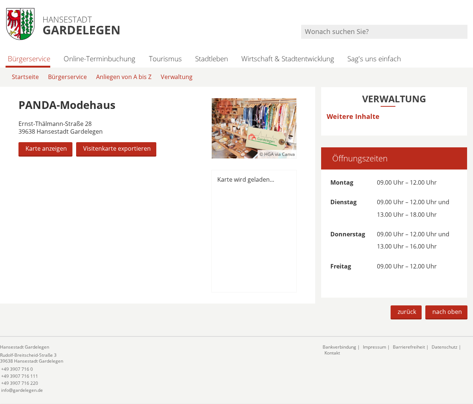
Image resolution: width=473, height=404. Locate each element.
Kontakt (332, 353)
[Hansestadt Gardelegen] (156, 368)
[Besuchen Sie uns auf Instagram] (466, 15)
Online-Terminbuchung (99, 59)
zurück (407, 312)
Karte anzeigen (46, 148)
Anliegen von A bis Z (124, 77)
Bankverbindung (339, 347)
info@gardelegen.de (21, 390)
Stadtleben (211, 59)
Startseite (25, 77)
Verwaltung (177, 77)
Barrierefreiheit (409, 347)
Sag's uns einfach (374, 59)
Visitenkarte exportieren (117, 148)
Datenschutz (444, 347)
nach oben (447, 312)
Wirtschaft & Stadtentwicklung (287, 59)
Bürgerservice (29, 59)
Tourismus (165, 59)
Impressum (374, 347)
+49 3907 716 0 (16, 369)
